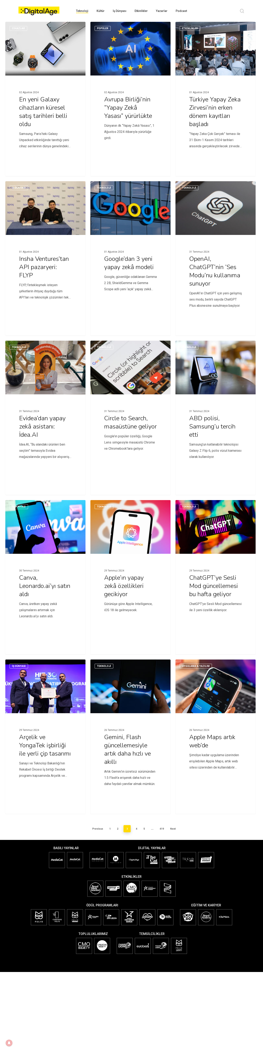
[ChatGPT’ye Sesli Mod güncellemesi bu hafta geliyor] (215, 570)
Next (173, 828)
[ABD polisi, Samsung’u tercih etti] (215, 411)
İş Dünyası (19, 187)
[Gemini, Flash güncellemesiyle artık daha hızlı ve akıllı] (130, 730)
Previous (97, 828)
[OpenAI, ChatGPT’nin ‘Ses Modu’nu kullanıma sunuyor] (215, 251)
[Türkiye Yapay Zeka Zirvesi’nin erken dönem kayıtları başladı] (215, 92)
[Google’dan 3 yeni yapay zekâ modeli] (130, 251)
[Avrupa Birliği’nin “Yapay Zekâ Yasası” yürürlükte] (130, 92)
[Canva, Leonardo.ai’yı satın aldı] (45, 570)
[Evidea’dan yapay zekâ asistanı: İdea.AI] (45, 411)
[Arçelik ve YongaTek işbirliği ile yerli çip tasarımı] (45, 730)
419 (162, 828)
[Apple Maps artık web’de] (215, 730)
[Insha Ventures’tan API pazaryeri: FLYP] (45, 251)
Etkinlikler (190, 28)
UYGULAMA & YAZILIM (196, 666)
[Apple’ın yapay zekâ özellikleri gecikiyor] (130, 570)
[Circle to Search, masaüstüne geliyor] (130, 411)
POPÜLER (102, 28)
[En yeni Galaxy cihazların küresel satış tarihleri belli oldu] (45, 92)
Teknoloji (104, 187)
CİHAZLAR (18, 28)
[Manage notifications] (9, 1043)
